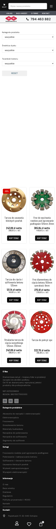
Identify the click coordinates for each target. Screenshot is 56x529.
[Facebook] (5, 401)
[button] (51, 6)
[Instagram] (16, 401)
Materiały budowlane (13, 429)
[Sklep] (4, 5)
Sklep (4, 7)
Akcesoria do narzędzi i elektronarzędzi (21, 413)
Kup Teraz (14, 238)
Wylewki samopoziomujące (16, 468)
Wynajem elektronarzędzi (15, 472)
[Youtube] (10, 401)
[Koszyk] (41, 523)
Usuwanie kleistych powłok (15, 464)
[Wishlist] (29, 524)
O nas (5, 484)
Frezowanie (8, 421)
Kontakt (6, 503)
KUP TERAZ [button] (14, 300)
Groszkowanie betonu (13, 425)
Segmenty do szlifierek (14, 440)
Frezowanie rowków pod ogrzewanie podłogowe (25, 453)
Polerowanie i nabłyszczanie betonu (20, 457)
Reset (14, 73)
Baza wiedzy (9, 488)
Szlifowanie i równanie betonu (17, 460)
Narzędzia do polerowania (15, 433)
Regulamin (8, 496)
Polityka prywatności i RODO (16, 500)
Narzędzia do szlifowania (15, 436)
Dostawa (7, 492)
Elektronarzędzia (11, 417)
